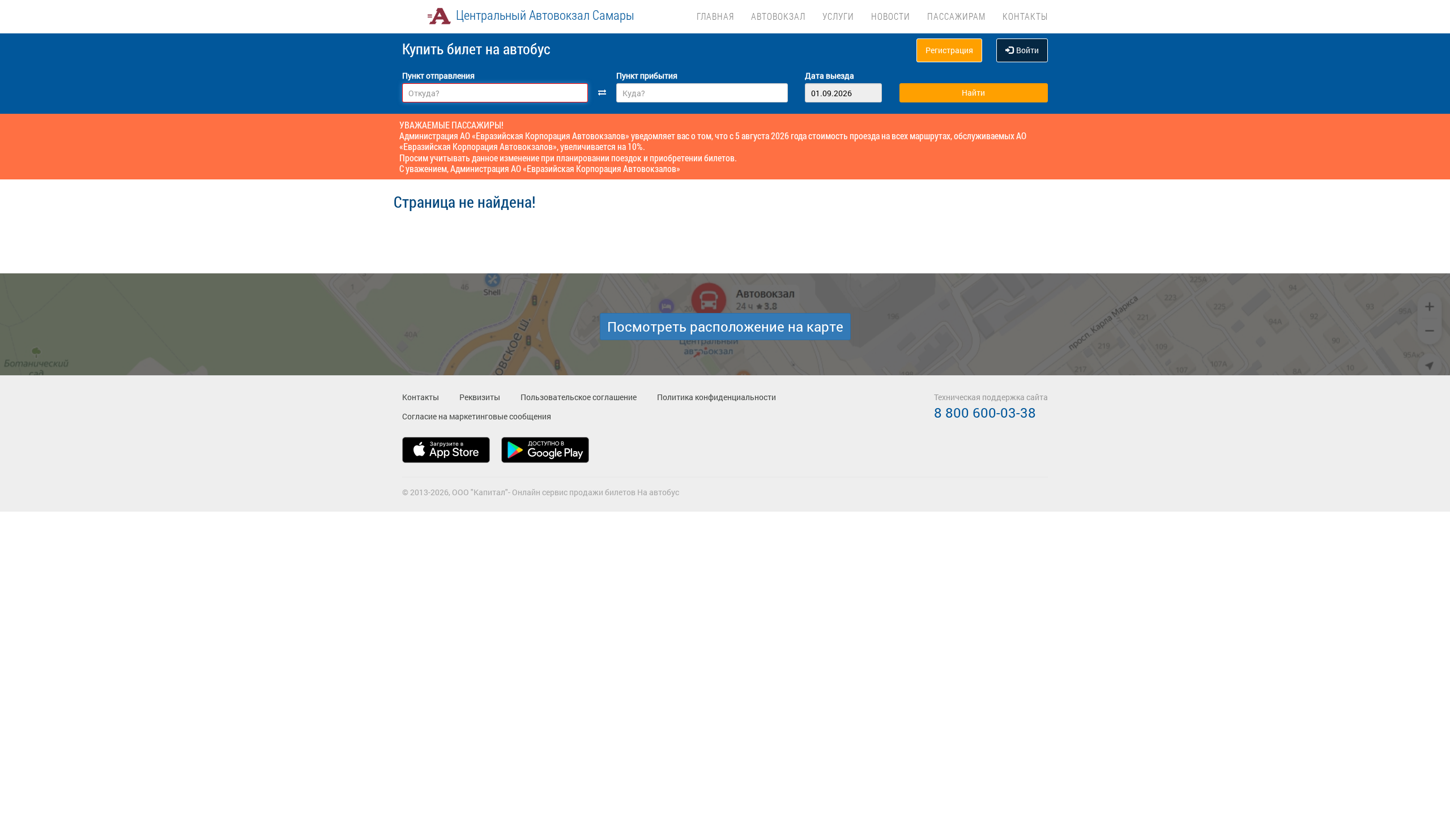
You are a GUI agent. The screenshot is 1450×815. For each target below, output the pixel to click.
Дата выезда (829, 75)
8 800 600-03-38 (985, 413)
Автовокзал (778, 16)
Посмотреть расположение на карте (725, 327)
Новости (890, 16)
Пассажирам (956, 16)
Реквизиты (479, 397)
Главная (715, 16)
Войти (1027, 50)
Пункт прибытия (646, 75)
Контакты (1025, 16)
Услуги (838, 16)
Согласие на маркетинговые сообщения (476, 416)
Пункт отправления (438, 75)
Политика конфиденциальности (716, 397)
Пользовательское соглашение (579, 397)
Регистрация (949, 50)
